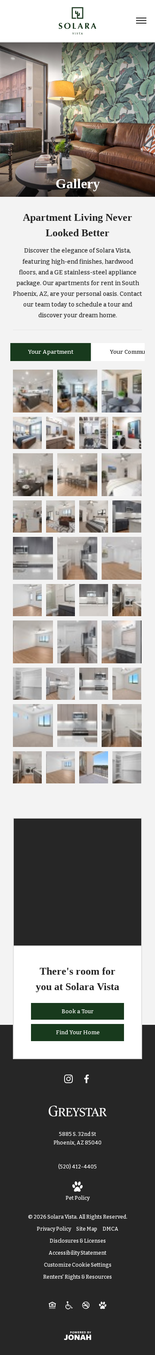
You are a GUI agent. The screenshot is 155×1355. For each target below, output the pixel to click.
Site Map (86, 1229)
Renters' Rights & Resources (77, 1277)
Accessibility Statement (77, 1253)
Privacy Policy (54, 1229)
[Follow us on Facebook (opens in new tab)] (86, 1078)
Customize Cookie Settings (78, 1265)
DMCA (110, 1229)
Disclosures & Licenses (78, 1241)
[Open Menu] (141, 21)
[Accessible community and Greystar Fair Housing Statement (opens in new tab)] (69, 1305)
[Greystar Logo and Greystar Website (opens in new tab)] (78, 1111)
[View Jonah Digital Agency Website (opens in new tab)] (77, 1335)
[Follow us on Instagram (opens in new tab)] (68, 1078)
